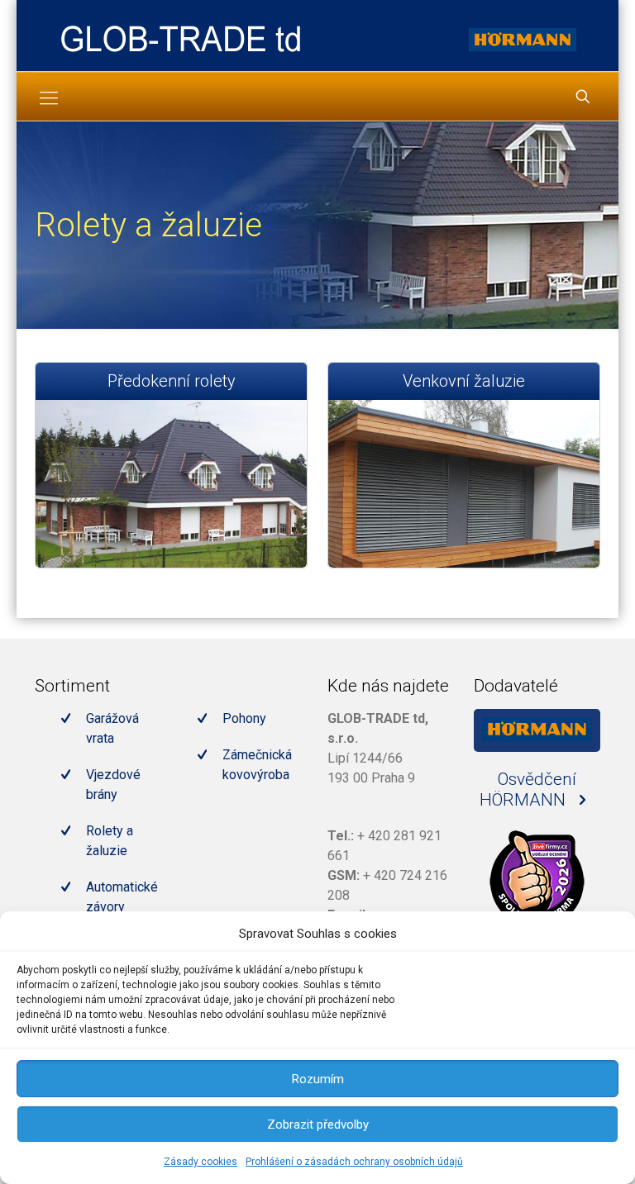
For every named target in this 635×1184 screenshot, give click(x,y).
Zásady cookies (200, 1161)
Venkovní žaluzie (464, 381)
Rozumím (318, 1079)
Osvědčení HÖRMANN (528, 789)
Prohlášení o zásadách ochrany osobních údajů (354, 1161)
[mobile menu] (49, 98)
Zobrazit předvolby (318, 1124)
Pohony (244, 718)
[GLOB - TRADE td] (181, 37)
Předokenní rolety (171, 381)
